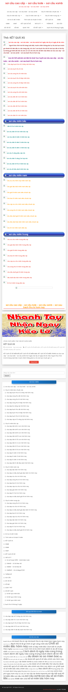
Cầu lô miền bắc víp (13, 16)
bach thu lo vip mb (23, 641)
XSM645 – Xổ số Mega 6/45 (16, 570)
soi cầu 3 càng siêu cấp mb (16, 153)
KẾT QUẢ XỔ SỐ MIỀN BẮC (32, 347)
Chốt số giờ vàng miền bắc (37, 644)
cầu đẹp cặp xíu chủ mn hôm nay (18, 486)
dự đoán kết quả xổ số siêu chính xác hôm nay (44, 659)
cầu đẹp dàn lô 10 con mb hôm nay (18, 439)
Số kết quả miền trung (14, 597)
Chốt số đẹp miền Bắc (37, 647)
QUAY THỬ (26, 27)
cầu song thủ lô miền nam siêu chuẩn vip (20, 210)
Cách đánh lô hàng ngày (15, 652)
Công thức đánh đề (9, 657)
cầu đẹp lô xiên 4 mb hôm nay (17, 459)
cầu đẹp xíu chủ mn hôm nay (16, 476)
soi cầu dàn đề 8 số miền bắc (17, 106)
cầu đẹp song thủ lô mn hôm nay (18, 480)
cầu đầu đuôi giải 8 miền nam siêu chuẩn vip (22, 216)
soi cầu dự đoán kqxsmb (37, 673)
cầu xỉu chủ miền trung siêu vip (17, 239)
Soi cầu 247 (22, 674)
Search (7, 376)
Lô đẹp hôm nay (33, 669)
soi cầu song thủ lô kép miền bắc (19, 83)
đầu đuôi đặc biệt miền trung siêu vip (19, 277)
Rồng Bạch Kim (25, 671)
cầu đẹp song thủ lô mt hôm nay (17, 503)
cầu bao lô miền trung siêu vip (17, 256)
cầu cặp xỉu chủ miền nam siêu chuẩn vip (21, 204)
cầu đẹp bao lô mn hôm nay (16, 483)
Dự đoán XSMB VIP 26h (39, 662)
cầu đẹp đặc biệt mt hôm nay (16, 520)
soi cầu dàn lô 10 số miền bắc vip (18, 164)
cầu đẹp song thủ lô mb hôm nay (18, 399)
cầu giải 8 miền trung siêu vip (17, 250)
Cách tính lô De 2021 (32, 649)
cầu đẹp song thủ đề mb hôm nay (18, 396)
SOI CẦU (59, 23)
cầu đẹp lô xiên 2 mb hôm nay (17, 453)
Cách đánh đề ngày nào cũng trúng (22, 653)
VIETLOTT (38, 23)
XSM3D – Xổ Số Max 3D (14, 567)
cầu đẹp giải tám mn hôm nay (17, 490)
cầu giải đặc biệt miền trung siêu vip (19, 245)
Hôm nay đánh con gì (49, 666)
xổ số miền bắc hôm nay (41, 678)
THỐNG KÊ (50, 23)
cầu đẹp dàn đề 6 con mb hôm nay (18, 429)
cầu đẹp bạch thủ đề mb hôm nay (18, 409)
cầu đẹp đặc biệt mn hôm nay (17, 470)
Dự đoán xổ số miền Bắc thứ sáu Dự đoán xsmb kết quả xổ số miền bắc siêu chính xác (33, 665)
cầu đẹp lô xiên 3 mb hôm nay (17, 456)
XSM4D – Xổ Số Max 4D (14, 563)
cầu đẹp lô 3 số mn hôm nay (16, 493)
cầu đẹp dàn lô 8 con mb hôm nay (18, 449)
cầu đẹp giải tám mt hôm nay (16, 523)
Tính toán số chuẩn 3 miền (33, 20)
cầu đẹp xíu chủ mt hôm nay (16, 506)
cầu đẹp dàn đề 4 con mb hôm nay (18, 426)
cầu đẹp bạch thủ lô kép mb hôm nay (19, 413)
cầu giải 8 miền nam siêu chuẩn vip (18, 192)
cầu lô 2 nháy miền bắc (21, 657)
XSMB (58, 20)
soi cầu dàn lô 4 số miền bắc (17, 115)
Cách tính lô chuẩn (18, 649)
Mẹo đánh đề (45, 668)
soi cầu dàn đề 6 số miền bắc (17, 101)
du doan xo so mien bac (43, 656)
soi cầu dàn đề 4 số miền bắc (17, 97)
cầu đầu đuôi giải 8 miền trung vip (18, 272)
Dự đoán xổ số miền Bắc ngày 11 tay (18, 664)
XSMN (7, 23)
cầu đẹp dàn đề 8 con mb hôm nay (18, 433)
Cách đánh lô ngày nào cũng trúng (42, 651)
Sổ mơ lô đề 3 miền (14, 20)
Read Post (34, 362)
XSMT (15, 23)
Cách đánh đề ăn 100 (52, 653)
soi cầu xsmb (33, 676)
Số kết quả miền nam (14, 600)
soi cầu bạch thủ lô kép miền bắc (19, 78)
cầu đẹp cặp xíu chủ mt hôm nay (18, 516)
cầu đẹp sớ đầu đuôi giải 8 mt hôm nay (19, 530)
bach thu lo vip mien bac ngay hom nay (48, 641)
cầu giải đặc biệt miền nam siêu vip (18, 186)
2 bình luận (18, 347)
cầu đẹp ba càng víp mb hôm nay (18, 406)
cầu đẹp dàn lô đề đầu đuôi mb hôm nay (20, 463)
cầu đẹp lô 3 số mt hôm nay (16, 526)
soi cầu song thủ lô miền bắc (17, 73)
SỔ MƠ (16, 27)
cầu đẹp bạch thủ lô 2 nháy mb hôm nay (21, 64)
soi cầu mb (20, 676)
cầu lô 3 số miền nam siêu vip (17, 228)
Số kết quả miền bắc (13, 593)
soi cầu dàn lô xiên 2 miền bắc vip (18, 137)
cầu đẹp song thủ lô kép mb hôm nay (19, 403)
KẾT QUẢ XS (49, 20)
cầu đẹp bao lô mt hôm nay (16, 513)
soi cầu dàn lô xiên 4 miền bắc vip (18, 148)
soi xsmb (11, 679)
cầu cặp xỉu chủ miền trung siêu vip (19, 261)
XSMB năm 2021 (21, 679)
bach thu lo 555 (9, 641)
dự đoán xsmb (25, 661)
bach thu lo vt (7, 644)
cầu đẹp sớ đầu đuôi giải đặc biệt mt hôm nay (22, 510)
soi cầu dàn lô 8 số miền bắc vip (17, 132)
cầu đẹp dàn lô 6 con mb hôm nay (18, 446)
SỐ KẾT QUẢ (37, 27)
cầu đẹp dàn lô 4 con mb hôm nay (18, 443)
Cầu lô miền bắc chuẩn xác (50, 12)
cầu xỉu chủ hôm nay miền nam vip (19, 181)
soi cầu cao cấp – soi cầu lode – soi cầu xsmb (34, 3)
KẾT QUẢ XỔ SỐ (26, 23)
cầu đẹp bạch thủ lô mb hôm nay (18, 416)
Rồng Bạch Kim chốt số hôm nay (39, 671)
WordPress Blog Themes (50, 689)
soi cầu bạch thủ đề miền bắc (17, 87)
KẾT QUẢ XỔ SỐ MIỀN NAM (48, 347)
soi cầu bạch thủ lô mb (15, 69)
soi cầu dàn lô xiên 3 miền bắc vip (18, 142)
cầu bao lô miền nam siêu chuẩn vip (19, 198)
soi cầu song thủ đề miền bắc (17, 92)
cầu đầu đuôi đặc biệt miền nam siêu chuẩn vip (22, 222)
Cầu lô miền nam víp (32, 16)
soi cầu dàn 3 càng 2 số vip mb (17, 158)
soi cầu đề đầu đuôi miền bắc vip (18, 169)
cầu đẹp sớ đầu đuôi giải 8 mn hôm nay (20, 496)
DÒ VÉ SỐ (7, 27)
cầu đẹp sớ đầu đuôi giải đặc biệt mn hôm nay (22, 473)
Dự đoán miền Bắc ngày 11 (11, 662)
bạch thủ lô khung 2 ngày (55, 27)
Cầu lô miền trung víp (52, 16)
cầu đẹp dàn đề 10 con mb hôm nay (18, 436)
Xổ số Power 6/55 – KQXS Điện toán (18, 560)
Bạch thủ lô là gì (18, 644)
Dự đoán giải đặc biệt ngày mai (17, 659)
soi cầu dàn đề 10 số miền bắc (18, 111)
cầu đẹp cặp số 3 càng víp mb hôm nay (20, 419)
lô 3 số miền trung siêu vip (16, 283)
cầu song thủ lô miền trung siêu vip (19, 267)
